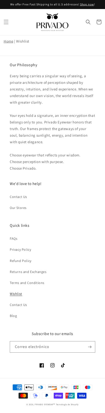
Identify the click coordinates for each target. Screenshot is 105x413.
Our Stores (18, 208)
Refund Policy (21, 261)
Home (8, 41)
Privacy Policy (20, 249)
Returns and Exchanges (28, 272)
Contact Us (18, 197)
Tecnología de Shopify (67, 404)
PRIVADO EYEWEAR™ (45, 404)
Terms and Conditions (27, 283)
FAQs (13, 238)
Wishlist (16, 294)
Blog (13, 316)
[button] (6, 22)
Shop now (87, 4)
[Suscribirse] (89, 347)
